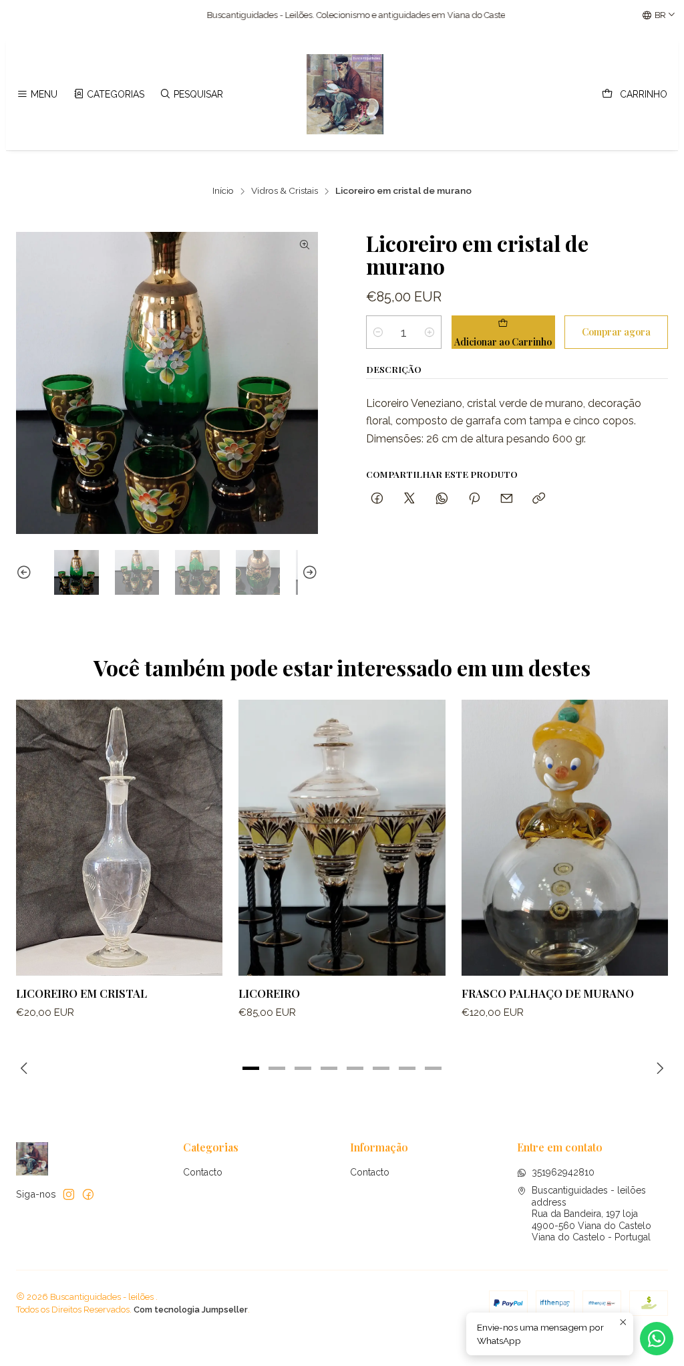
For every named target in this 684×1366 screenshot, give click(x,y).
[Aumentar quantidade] (429, 332)
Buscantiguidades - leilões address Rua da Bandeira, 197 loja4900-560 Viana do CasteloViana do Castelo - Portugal (591, 1213)
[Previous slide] (26, 572)
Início (223, 191)
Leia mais (481, 15)
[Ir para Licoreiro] (341, 837)
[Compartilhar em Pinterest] (474, 499)
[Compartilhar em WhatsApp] (442, 499)
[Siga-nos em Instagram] (68, 1194)
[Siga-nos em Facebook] (88, 1194)
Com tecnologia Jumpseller (191, 1310)
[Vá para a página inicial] (345, 94)
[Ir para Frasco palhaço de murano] (565, 837)
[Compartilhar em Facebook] (377, 499)
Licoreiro (269, 993)
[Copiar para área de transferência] (539, 499)
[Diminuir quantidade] (378, 332)
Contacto (202, 1172)
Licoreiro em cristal (81, 993)
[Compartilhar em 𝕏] (409, 499)
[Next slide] (308, 572)
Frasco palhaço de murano (548, 993)
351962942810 (563, 1172)
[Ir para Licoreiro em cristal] (119, 837)
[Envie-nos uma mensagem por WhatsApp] (656, 1338)
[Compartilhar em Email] (507, 499)
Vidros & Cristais (284, 191)
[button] (251, 1068)
